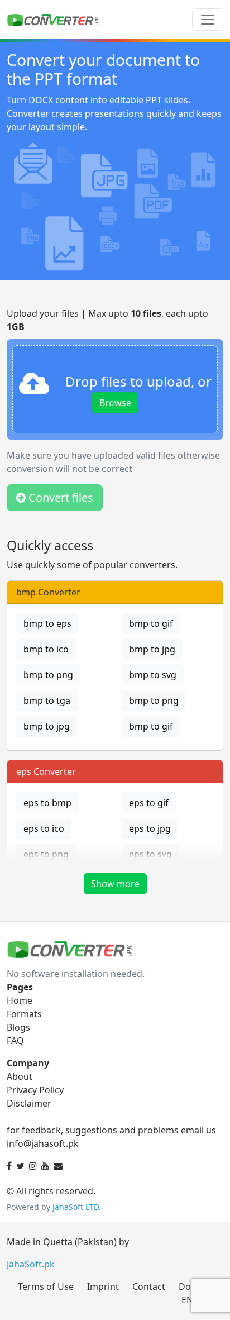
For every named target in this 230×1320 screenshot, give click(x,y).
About (19, 1076)
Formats (24, 1014)
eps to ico (43, 828)
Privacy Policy (35, 1090)
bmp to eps (47, 623)
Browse (115, 403)
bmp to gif (151, 623)
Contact (148, 1286)
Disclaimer (29, 1103)
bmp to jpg (152, 649)
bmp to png (48, 675)
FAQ (15, 1041)
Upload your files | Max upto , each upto (107, 320)
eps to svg (150, 854)
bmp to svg (152, 675)
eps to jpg (150, 828)
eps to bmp (47, 803)
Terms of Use (46, 1286)
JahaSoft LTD (75, 1207)
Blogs (18, 1027)
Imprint (103, 1286)
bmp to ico (46, 649)
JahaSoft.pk (31, 1264)
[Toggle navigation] (207, 19)
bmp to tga (46, 700)
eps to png (46, 854)
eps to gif (149, 803)
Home (19, 1000)
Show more (115, 884)
